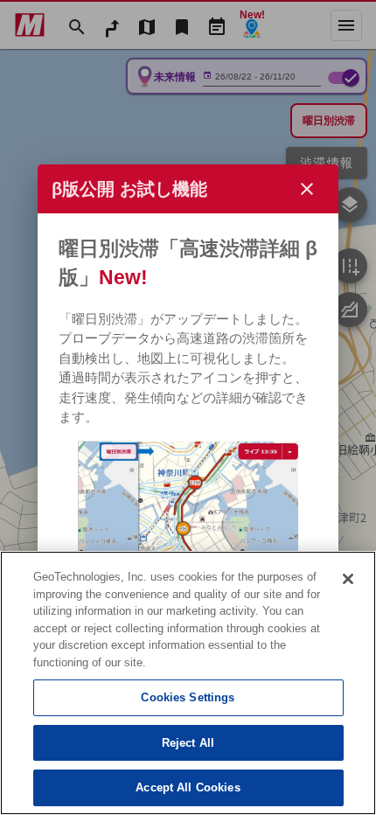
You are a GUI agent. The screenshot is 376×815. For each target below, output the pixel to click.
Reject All (188, 742)
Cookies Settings (187, 697)
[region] (188, 683)
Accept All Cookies (188, 787)
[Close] (348, 579)
